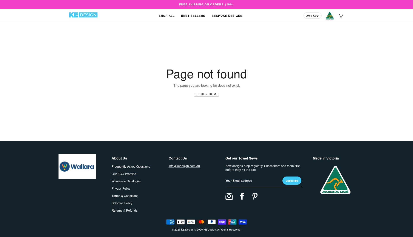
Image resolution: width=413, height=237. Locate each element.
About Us (119, 158)
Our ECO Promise (124, 174)
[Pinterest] (255, 196)
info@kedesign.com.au (184, 166)
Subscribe (292, 181)
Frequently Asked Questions (131, 166)
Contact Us (178, 158)
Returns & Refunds (124, 210)
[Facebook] (242, 196)
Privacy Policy (121, 188)
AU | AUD (312, 15)
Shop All (167, 16)
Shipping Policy (122, 203)
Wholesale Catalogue (126, 181)
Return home (206, 94)
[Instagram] (229, 196)
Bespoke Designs (227, 16)
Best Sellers (193, 16)
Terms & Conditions (125, 196)
